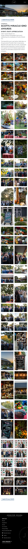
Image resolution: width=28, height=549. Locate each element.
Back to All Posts (8, 19)
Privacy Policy (5, 528)
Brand (3, 520)
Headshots (4, 522)
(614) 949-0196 (8, 530)
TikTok (5, 535)
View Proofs (6, 541)
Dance (3, 524)
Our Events (4, 526)
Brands (5, 533)
